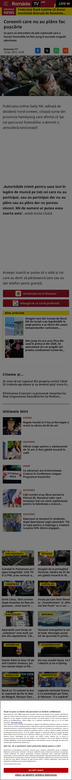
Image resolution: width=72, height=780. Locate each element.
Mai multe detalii (16, 722)
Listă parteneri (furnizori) (12, 764)
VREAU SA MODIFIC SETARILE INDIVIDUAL (36, 775)
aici (42, 734)
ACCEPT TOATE (36, 770)
